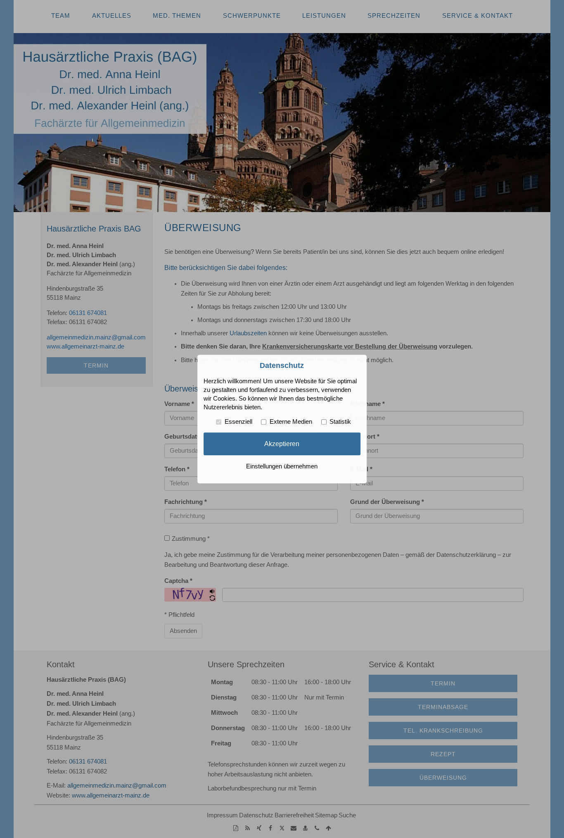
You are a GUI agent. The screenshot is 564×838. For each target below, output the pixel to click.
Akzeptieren (281, 443)
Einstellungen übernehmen (282, 466)
